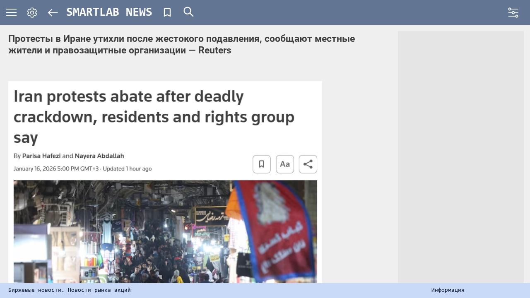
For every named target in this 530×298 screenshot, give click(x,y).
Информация (448, 290)
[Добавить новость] (167, 12)
